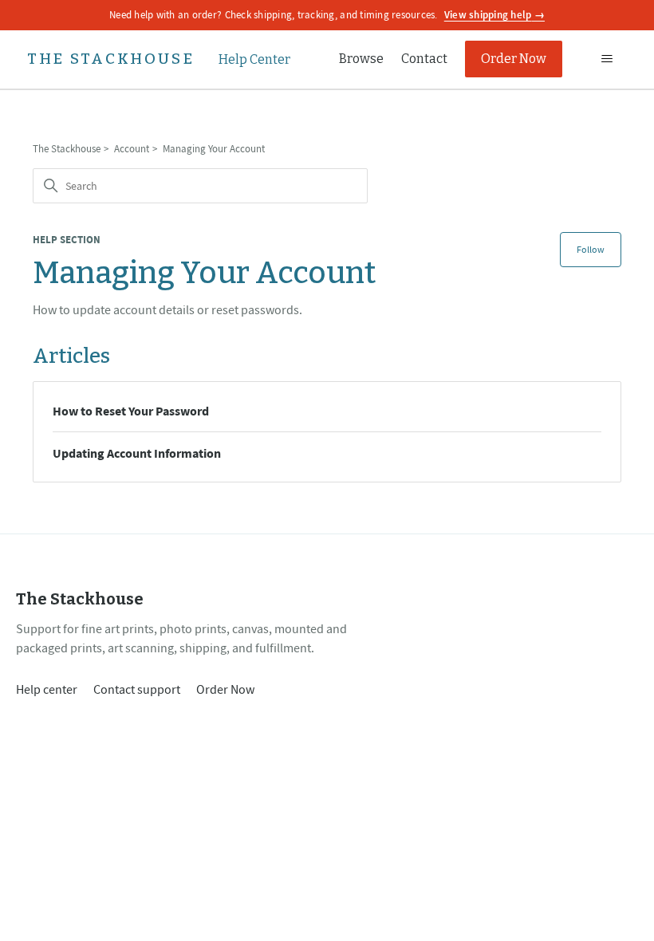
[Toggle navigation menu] (606, 59)
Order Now (513, 58)
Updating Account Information (137, 453)
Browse (361, 58)
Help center (46, 689)
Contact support (136, 689)
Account (131, 149)
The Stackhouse (66, 149)
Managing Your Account (214, 149)
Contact (424, 58)
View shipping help (488, 15)
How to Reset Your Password (131, 411)
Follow (591, 249)
